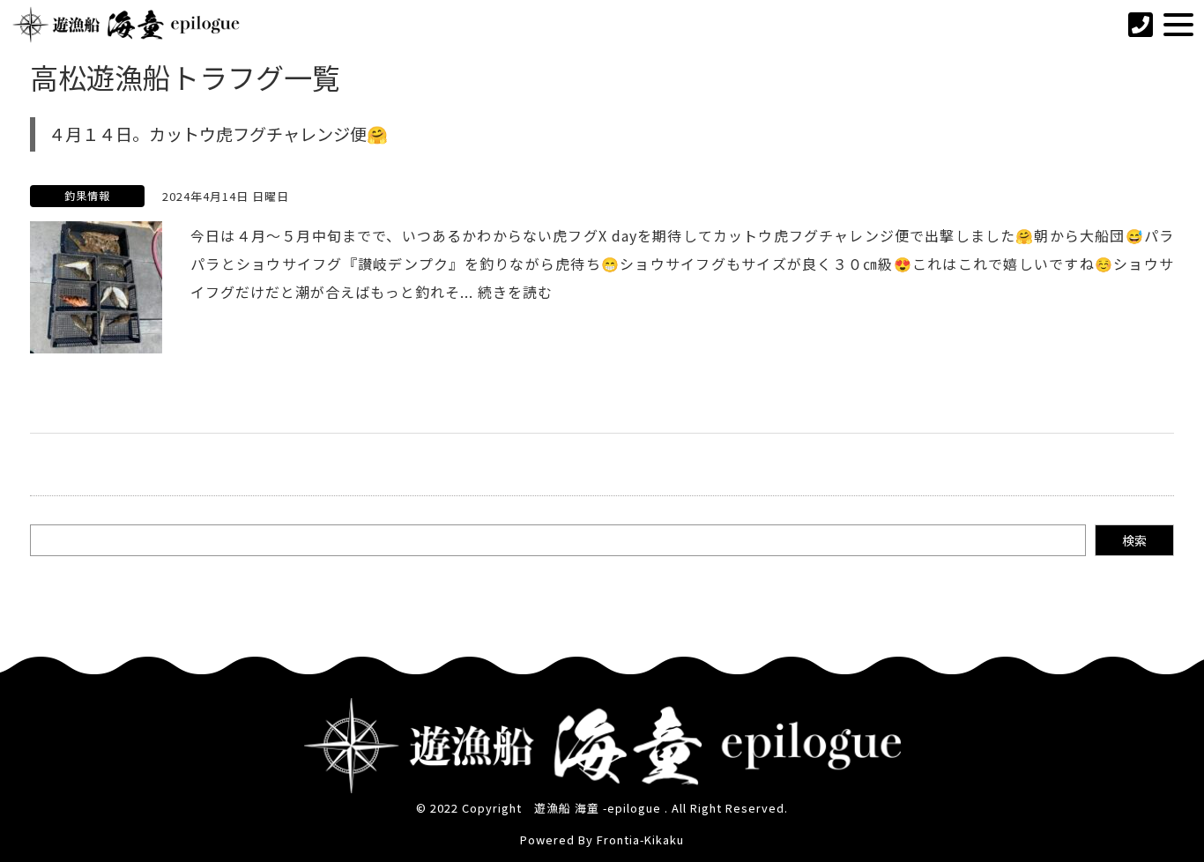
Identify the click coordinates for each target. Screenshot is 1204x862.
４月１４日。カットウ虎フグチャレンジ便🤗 (218, 134)
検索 (1134, 540)
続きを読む (515, 291)
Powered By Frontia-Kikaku (602, 839)
